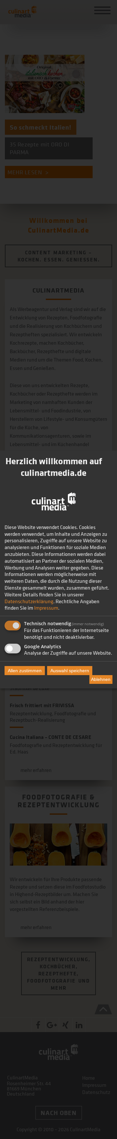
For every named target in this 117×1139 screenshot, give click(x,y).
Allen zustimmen (25, 670)
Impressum (46, 607)
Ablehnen (100, 679)
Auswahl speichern (69, 670)
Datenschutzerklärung (29, 601)
